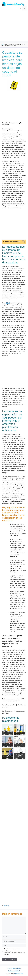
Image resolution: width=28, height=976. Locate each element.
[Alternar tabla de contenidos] (22, 241)
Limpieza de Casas (18, 973)
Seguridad (6, 905)
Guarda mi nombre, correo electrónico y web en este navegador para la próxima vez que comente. (14, 951)
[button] (20, 8)
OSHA (8, 303)
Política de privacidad (14, 970)
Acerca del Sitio (17, 968)
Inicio (2, 44)
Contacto (9, 968)
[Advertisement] (14, 27)
